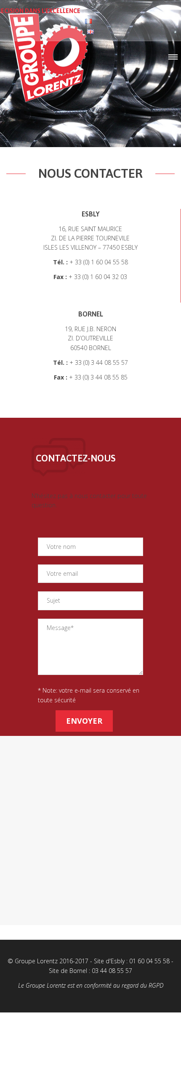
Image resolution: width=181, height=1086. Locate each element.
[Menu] (173, 57)
